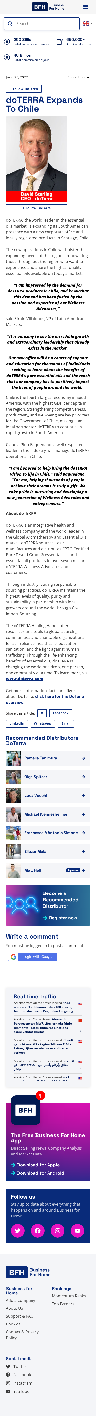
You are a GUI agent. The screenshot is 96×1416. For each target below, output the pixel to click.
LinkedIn (16, 723)
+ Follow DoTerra (24, 89)
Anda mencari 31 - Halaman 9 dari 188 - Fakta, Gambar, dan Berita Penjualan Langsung (43, 1023)
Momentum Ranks (69, 1296)
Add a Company (20, 1300)
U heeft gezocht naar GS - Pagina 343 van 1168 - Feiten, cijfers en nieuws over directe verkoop (43, 1063)
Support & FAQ (19, 1316)
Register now (63, 918)
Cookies (13, 1324)
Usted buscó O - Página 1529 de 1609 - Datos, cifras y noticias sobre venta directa (42, 1007)
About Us (14, 1308)
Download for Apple (38, 1165)
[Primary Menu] (85, 7)
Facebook (61, 713)
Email (66, 723)
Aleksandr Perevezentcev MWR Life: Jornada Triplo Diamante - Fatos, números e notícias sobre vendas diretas (43, 1042)
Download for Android (40, 1173)
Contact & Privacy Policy (22, 1334)
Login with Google (38, 956)
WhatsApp (42, 723)
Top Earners (63, 1304)
